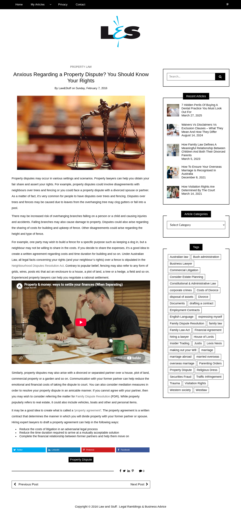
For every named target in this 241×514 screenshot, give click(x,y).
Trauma (175, 383)
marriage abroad (180, 356)
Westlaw (201, 390)
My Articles (38, 4)
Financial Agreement (208, 330)
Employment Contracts (185, 310)
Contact (80, 4)
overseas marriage (182, 363)
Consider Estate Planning (186, 277)
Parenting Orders (210, 363)
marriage (207, 350)
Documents (177, 303)
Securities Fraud (180, 376)
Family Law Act (180, 330)
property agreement (87, 410)
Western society (180, 390)
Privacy (63, 4)
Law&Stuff (65, 88)
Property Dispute (81, 459)
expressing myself (210, 316)
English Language (181, 316)
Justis (198, 343)
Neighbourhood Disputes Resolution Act (38, 265)
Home (19, 4)
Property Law (81, 66)
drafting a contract (201, 303)
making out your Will (183, 350)
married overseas (207, 356)
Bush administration (206, 256)
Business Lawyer (181, 263)
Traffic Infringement (208, 376)
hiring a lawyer (179, 336)
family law (215, 323)
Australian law (179, 256)
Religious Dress (207, 370)
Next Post (137, 484)
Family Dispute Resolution (93, 396)
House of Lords (204, 336)
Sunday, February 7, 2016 (91, 88)
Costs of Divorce (207, 290)
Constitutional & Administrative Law (193, 283)
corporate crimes (181, 290)
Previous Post (28, 484)
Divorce (203, 296)
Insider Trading (179, 343)
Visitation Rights (195, 383)
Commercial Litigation (184, 270)
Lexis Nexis (214, 343)
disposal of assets (181, 296)
